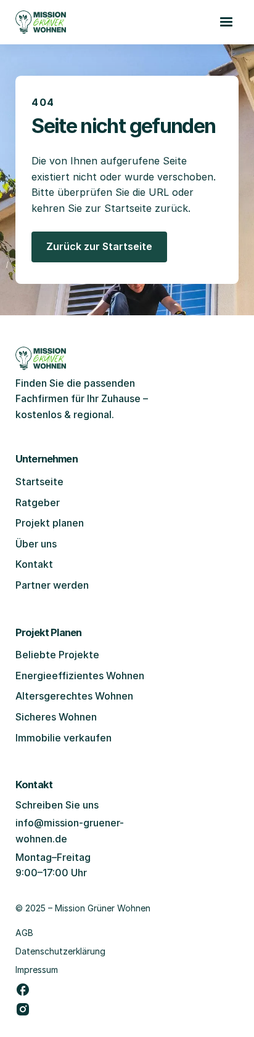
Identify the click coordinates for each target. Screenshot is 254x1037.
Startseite (39, 481)
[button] (226, 22)
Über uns (36, 544)
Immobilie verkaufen (63, 738)
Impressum (36, 969)
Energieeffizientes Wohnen (79, 675)
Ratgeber (37, 502)
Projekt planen (49, 523)
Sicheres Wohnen (56, 717)
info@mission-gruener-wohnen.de (69, 831)
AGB (24, 932)
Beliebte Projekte (57, 654)
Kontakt (34, 564)
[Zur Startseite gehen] (40, 22)
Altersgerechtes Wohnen (74, 696)
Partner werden (52, 585)
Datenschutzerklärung (60, 951)
